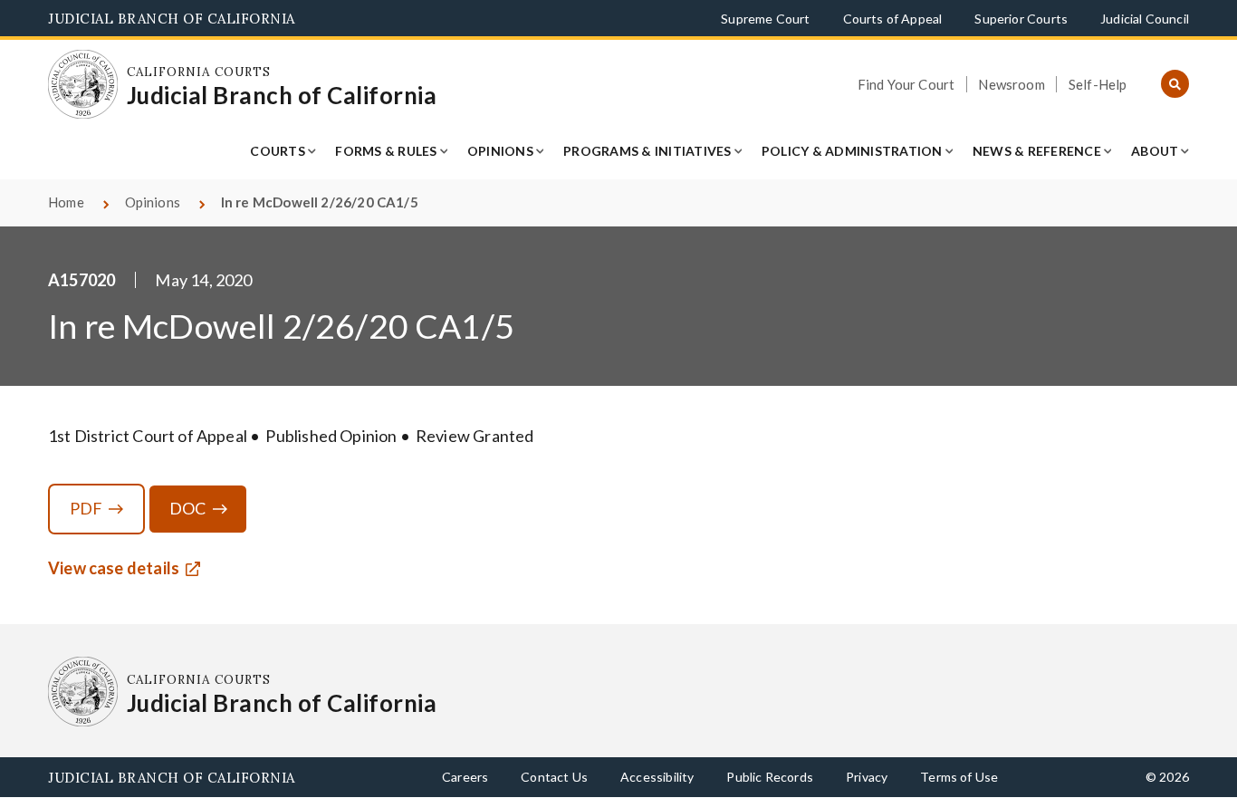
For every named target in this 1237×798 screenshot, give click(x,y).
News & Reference (1037, 151)
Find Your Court (906, 84)
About (1154, 151)
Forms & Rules (385, 151)
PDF (86, 508)
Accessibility (657, 776)
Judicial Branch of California (171, 18)
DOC (187, 508)
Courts (277, 151)
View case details (113, 568)
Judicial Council (1144, 18)
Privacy (866, 776)
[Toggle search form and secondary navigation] (1175, 85)
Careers (465, 776)
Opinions (500, 151)
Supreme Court (765, 18)
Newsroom (1011, 84)
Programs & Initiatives (647, 151)
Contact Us (554, 776)
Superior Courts (1021, 18)
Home (66, 202)
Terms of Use (959, 776)
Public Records (769, 776)
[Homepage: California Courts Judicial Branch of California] (83, 85)
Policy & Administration (852, 151)
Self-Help (1098, 84)
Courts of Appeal (893, 18)
